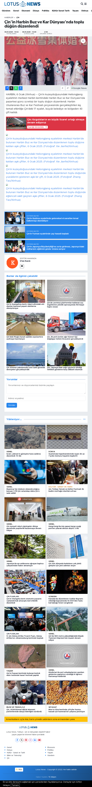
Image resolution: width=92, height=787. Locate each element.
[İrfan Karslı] (12, 263)
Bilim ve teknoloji (15, 707)
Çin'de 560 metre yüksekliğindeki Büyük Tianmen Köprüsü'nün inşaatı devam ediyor (66, 638)
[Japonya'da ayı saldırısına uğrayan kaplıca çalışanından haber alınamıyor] (25, 547)
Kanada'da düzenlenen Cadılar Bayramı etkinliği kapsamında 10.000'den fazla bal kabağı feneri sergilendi (66, 601)
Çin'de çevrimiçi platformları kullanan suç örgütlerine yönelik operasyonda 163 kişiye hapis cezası (65, 305)
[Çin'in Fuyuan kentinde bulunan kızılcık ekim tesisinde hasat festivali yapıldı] (25, 656)
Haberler (8, 17)
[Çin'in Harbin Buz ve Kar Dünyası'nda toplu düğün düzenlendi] (46, 60)
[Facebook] (17, 740)
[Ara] (82, 4)
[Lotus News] (22, 3)
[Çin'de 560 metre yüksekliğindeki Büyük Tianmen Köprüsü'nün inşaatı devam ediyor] (67, 619)
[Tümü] (84, 419)
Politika (45, 11)
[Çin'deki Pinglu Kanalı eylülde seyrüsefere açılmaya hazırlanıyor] (25, 324)
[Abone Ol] (79, 88)
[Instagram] (30, 740)
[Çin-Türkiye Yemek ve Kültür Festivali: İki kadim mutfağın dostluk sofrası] (67, 472)
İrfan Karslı (25, 261)
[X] (22, 740)
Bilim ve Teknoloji (14, 755)
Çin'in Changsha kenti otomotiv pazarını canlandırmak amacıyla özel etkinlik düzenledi (23, 601)
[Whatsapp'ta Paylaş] (16, 88)
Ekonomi (26, 11)
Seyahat (53, 707)
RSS (20, 769)
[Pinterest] (26, 740)
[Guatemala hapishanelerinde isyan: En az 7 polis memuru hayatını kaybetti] (67, 437)
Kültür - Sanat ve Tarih (60, 487)
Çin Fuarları (12, 596)
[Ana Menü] (85, 4)
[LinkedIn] (35, 740)
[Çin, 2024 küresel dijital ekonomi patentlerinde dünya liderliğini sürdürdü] (25, 693)
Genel (16, 11)
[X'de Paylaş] (11, 88)
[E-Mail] (22, 266)
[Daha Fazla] (21, 88)
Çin (17, 17)
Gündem (6, 11)
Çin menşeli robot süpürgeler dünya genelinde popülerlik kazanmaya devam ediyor (23, 528)
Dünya (36, 11)
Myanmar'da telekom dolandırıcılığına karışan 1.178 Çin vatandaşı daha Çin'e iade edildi (23, 491)
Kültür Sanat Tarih (60, 11)
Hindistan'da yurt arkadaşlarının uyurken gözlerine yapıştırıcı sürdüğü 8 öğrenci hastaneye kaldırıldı (66, 674)
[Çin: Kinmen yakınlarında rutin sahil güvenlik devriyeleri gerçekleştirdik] (25, 355)
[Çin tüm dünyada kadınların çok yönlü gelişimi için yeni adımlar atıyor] (67, 547)
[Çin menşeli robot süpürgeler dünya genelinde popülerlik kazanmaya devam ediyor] (25, 509)
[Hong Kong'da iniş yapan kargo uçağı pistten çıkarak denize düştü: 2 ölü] (67, 509)
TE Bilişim (52, 777)
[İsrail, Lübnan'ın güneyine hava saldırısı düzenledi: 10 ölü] (25, 437)
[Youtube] (39, 740)
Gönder (11, 405)
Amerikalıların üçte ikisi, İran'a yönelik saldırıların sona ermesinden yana (40, 719)
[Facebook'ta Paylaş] (7, 88)
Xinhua (84, 11)
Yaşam (75, 11)
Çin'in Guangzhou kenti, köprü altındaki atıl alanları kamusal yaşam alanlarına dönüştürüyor (25, 306)
